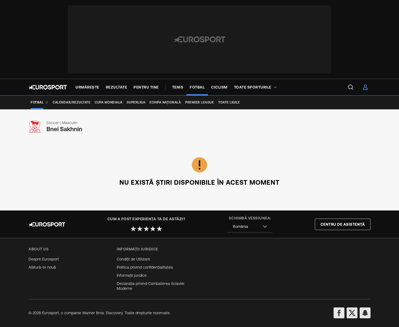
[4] (153, 228)
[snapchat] (365, 312)
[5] (159, 228)
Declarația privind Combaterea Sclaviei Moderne (150, 286)
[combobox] (250, 226)
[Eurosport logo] (47, 87)
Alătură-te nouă (42, 267)
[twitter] (352, 312)
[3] (146, 228)
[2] (140, 228)
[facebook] (339, 312)
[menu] (351, 87)
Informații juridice (132, 275)
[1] (133, 228)
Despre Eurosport (43, 259)
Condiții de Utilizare (133, 259)
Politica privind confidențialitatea (145, 267)
